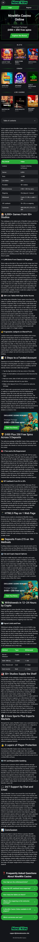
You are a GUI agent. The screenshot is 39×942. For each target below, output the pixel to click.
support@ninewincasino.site (19, 933)
